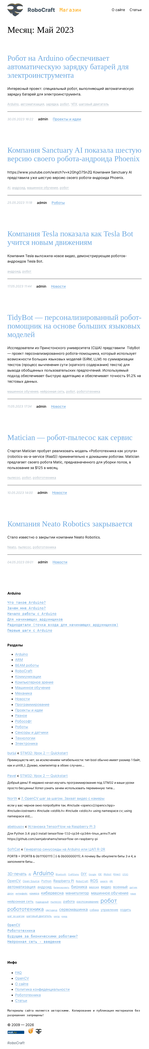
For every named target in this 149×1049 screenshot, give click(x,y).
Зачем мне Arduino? (26, 608)
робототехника (88, 391)
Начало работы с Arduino (31, 614)
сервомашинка (73, 909)
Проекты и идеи (67, 119)
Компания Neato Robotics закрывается (69, 524)
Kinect (116, 874)
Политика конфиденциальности (42, 989)
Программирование (32, 704)
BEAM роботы (27, 665)
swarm (104, 881)
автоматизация (32, 104)
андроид (18, 188)
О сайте (21, 984)
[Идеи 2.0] (30, 1033)
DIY (84, 874)
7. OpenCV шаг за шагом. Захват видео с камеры (63, 798)
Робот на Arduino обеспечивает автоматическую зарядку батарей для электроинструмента (68, 67)
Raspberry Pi (63, 881)
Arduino (13, 104)
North (12, 798)
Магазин (70, 10)
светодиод (51, 910)
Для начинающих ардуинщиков (35, 619)
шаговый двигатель (94, 104)
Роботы (58, 203)
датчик (133, 887)
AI (8, 188)
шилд (57, 916)
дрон (10, 893)
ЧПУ (74, 104)
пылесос (13, 477)
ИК (111, 881)
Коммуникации (28, 676)
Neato (11, 547)
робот (64, 104)
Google (92, 874)
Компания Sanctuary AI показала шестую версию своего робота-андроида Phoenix (74, 154)
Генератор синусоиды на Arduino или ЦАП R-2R (64, 849)
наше (133, 893)
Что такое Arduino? (26, 602)
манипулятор (77, 893)
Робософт (23, 721)
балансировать (61, 887)
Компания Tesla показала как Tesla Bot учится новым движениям (70, 238)
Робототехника (21, 930)
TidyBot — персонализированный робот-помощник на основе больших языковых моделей (74, 326)
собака (94, 909)
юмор (64, 916)
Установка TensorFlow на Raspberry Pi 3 (61, 826)
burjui (11, 753)
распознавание (88, 901)
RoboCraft (41, 10)
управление (109, 910)
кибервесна (52, 893)
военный (120, 887)
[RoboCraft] (39, 1033)
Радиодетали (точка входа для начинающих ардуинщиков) (62, 625)
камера (34, 893)
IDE (100, 874)
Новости (58, 286)
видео (106, 887)
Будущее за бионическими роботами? (42, 936)
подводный (42, 901)
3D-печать (17, 873)
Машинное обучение (32, 688)
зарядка (52, 104)
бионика (79, 886)
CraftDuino (73, 874)
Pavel (11, 776)
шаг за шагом (15, 916)
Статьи (21, 1001)
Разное (21, 715)
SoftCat (13, 849)
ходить (125, 910)
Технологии (25, 738)
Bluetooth (61, 874)
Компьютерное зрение (34, 682)
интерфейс (22, 893)
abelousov (15, 826)
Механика (23, 693)
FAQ (18, 973)
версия (94, 887)
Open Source (31, 881)
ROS (94, 880)
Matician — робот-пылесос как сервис (70, 437)
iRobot (107, 874)
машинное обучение (42, 188)
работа (69, 901)
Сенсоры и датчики (31, 732)
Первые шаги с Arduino (29, 630)
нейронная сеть (52, 391)
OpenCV (14, 881)
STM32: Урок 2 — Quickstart (44, 753)
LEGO (125, 874)
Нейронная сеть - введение (34, 942)
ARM (19, 660)
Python (46, 881)
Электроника (26, 743)
